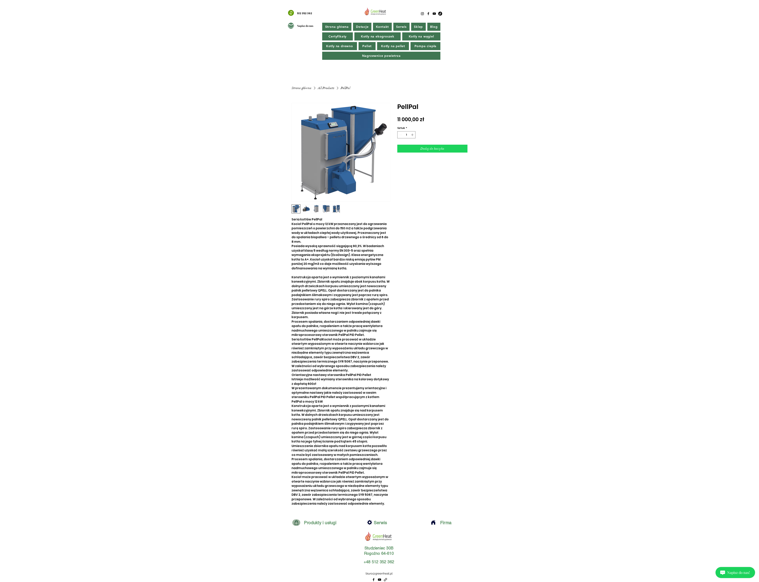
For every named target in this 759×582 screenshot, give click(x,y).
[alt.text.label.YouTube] (434, 14)
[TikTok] (440, 14)
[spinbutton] (406, 134)
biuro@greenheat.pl (379, 573)
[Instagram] (422, 14)
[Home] (433, 522)
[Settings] (369, 522)
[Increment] (412, 134)
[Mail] (291, 26)
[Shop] (296, 522)
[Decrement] (400, 134)
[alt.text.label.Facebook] (428, 14)
